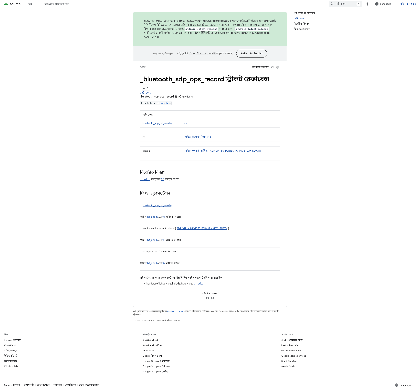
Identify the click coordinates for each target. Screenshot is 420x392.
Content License (175, 311)
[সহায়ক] (272, 67)
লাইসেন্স (57, 385)
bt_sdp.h (162, 103)
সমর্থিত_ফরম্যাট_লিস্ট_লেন (197, 137)
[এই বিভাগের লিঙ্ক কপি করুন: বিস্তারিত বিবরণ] (169, 173)
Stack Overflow (289, 361)
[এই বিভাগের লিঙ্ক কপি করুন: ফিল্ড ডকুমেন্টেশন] (173, 194)
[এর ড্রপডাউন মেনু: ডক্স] (36, 4)
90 (162, 179)
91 (163, 217)
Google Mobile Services (293, 355)
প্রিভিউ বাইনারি (10, 355)
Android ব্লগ (148, 350)
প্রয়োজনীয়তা (10, 345)
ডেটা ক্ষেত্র (145, 92)
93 (163, 240)
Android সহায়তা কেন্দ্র (292, 340)
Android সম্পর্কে (12, 385)
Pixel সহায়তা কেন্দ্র (290, 345)
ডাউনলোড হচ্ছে (11, 350)
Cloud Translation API (202, 53)
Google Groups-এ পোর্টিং (155, 371)
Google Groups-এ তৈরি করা (156, 366)
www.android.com (291, 350)
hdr (185, 123)
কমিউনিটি (29, 385)
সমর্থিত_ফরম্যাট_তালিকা (196, 150)
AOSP (143, 67)
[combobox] (345, 4)
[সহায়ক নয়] (277, 67)
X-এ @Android (150, 340)
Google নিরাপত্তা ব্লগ (152, 355)
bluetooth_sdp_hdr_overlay (157, 123)
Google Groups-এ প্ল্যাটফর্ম (156, 361)
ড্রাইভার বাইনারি (11, 366)
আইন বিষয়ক (43, 385)
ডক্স (30, 3)
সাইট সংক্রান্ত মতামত (89, 385)
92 (163, 263)
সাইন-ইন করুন (408, 3)
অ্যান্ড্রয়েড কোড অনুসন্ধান (57, 3)
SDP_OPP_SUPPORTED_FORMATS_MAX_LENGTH (235, 150)
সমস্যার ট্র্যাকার (288, 366)
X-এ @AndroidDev (152, 345)
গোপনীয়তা (70, 385)
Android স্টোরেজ (12, 340)
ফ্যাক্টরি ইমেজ (10, 361)
